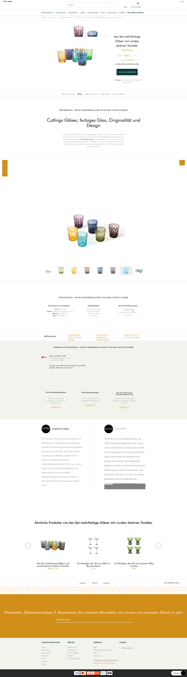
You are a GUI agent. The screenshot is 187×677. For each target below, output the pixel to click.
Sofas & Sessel (93, 13)
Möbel (82, 13)
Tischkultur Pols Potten (65, 17)
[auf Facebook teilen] (5, 168)
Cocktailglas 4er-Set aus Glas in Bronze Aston (93, 564)
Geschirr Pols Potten (80, 17)
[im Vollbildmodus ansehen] (182, 162)
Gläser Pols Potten (93, 313)
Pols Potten (53, 17)
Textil (103, 13)
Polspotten (62, 309)
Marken (122, 13)
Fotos (79, 94)
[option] (93, 219)
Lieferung (105, 94)
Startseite (44, 17)
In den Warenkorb (127, 72)
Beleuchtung (61, 13)
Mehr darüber (118, 94)
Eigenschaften (91, 94)
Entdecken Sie (56, 407)
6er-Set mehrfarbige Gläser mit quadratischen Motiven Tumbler (53, 564)
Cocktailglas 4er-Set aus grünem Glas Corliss (134, 564)
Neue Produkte (47, 13)
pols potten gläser (87, 139)
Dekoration (73, 13)
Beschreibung (68, 94)
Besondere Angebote (135, 13)
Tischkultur (112, 13)
